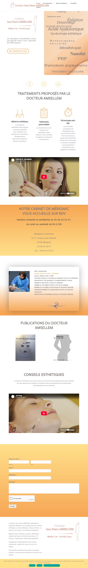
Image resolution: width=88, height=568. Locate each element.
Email (11, 468)
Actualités (73, 3)
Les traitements (47, 3)
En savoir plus (18, 51)
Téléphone (13, 475)
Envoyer (12, 506)
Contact (38, 7)
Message (12, 482)
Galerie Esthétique (61, 3)
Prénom (11, 464)
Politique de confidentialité (51, 565)
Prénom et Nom (14, 459)
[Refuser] (86, 563)
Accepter (32, 565)
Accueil (38, 3)
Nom (32, 464)
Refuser (39, 565)
